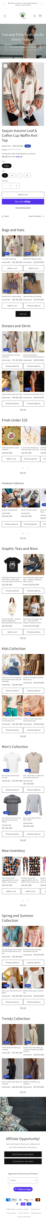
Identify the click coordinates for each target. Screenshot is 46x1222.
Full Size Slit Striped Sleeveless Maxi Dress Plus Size (33, 356)
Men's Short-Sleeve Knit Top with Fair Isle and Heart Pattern (11, 820)
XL (27, 175)
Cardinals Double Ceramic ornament (10, 449)
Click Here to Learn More (23, 1154)
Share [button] (6, 216)
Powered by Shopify (22, 1209)
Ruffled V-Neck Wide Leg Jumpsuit (31, 1083)
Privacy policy (11, 1213)
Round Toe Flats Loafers (29, 510)
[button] (5, 16)
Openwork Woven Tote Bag (32, 296)
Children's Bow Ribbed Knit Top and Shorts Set (32, 720)
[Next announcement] (41, 4)
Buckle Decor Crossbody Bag (11, 296)
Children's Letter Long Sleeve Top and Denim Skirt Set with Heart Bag (12, 679)
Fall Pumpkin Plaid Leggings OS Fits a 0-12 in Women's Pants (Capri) (10, 880)
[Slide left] (17, 468)
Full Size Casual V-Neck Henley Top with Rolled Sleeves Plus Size (12, 951)
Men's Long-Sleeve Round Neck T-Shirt (32, 819)
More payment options (23, 207)
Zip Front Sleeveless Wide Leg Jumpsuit (12, 1083)
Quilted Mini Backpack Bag (32, 259)
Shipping (4, 149)
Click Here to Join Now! (23, 1161)
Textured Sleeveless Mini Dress (12, 394)
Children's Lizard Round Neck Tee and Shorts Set (12, 720)
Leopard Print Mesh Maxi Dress (33, 394)
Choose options (33, 305)
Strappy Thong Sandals (10, 510)
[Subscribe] (35, 1180)
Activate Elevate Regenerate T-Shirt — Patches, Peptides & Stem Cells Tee (33, 579)
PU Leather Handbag (9, 259)
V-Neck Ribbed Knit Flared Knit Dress (11, 356)
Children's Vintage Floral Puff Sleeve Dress (33, 678)
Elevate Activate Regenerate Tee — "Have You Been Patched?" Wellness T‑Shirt (32, 621)
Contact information (24, 1217)
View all (23, 314)
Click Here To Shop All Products (23, 47)
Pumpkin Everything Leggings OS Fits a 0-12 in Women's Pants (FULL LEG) (30, 880)
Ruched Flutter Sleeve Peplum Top (33, 992)
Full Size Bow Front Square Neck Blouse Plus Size (32, 950)
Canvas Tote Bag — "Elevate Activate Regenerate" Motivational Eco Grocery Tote (12, 621)
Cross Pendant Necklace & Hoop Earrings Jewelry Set (30, 449)
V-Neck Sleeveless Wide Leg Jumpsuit (11, 1048)
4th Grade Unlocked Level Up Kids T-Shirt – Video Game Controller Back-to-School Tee (12, 579)
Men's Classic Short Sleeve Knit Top (11, 776)
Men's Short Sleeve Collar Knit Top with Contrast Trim (33, 776)
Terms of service (23, 1213)
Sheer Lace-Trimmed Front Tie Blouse (12, 992)
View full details (35, 216)
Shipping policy (36, 1213)
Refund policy (35, 1209)
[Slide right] (28, 468)
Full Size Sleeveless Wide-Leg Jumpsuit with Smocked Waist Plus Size (33, 1049)
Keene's (13, 1209)
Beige (6, 166)
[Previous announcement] (4, 4)
